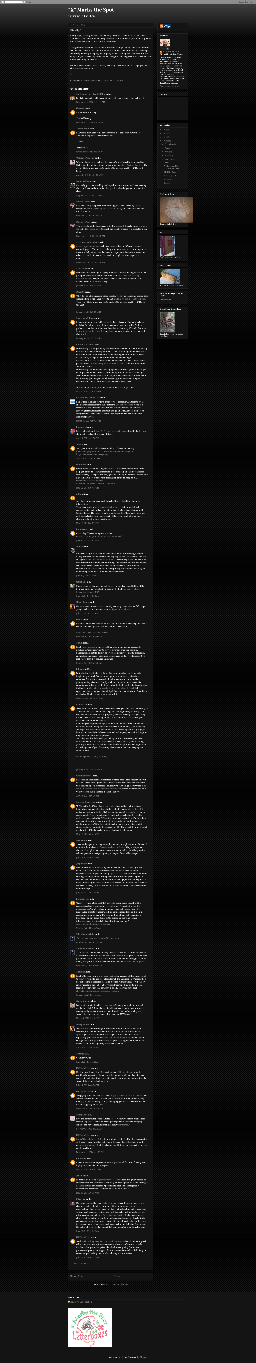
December (169, 144)
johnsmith (81, 1158)
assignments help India (87, 242)
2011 (165, 137)
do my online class (114, 188)
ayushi (79, 1054)
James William (83, 181)
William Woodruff (85, 158)
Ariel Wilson (82, 269)
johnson (80, 669)
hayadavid (81, 427)
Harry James (82, 602)
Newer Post (76, 1276)
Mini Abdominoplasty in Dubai (131, 299)
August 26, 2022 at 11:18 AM (89, 195)
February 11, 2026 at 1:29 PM (90, 1152)
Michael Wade (83, 202)
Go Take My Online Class (88, 398)
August (168, 148)
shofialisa (81, 465)
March (167, 156)
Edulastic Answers (124, 405)
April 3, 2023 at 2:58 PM (87, 438)
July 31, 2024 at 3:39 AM (87, 893)
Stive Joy (80, 1199)
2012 (165, 133)
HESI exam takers (125, 1072)
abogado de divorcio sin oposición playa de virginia (113, 688)
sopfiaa (80, 620)
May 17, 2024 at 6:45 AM (87, 834)
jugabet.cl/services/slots (108, 1180)
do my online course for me (110, 364)
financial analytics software (112, 847)
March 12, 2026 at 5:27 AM (88, 1170)
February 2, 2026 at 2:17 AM (89, 1129)
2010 (165, 141)
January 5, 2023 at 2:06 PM (88, 312)
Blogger (143, 1357)
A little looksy (165, 300)
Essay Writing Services (132, 165)
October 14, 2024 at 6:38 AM (89, 966)
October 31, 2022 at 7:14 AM (89, 216)
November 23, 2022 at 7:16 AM (90, 262)
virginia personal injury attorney (91, 757)
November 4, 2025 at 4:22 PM (89, 1109)
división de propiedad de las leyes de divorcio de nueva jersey (105, 452)
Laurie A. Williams (85, 318)
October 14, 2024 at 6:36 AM (89, 942)
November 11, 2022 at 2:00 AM (90, 236)
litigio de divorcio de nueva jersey (92, 454)
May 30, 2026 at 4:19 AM (87, 1193)
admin (79, 643)
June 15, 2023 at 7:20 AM (87, 540)
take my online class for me (100, 560)
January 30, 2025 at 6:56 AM (89, 995)
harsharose (82, 529)
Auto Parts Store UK (133, 809)
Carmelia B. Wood (85, 345)
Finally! (167, 183)
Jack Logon (81, 840)
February (169, 159)
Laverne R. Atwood (85, 802)
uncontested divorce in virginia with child (95, 484)
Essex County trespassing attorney (92, 633)
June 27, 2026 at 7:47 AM (87, 1231)
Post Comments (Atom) (117, 1284)
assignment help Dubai (120, 609)
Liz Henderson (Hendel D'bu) (91, 94)
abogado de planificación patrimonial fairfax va (97, 991)
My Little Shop (170, 172)
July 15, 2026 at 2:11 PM (87, 1258)
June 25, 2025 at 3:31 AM (87, 1062)
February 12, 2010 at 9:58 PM (90, 123)
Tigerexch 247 (116, 874)
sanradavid (82, 705)
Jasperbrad (82, 864)
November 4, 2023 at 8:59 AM (90, 698)
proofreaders (89, 647)
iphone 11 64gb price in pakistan (109, 431)
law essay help (93, 229)
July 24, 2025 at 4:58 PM (87, 1085)
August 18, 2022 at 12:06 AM (89, 175)
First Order (168, 179)
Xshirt (166, 163)
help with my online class (88, 331)
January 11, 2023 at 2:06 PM (89, 338)
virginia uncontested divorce (89, 481)
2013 (165, 130)
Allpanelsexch (117, 1162)
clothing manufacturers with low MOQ (104, 1242)
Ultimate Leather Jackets (134, 962)
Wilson (79, 444)
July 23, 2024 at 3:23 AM (87, 858)
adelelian (81, 972)
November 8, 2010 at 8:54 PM (89, 152)
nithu (79, 494)
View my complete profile (170, 86)
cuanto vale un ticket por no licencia (93, 924)
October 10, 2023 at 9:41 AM (89, 637)
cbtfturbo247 (125, 1125)
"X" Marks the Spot (91, 10)
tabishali (80, 582)
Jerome (80, 1176)
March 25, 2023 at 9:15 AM (88, 421)
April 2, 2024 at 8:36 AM (87, 796)
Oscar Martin (82, 1001)
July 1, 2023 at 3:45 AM (87, 613)
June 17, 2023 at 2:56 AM (87, 576)
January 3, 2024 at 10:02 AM (89, 770)
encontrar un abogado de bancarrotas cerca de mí (99, 536)
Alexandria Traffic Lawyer (109, 507)
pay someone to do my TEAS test (128, 1096)
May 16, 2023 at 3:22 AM (87, 523)
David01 (80, 292)
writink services (84, 776)
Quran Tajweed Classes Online (90, 1139)
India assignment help (86, 246)
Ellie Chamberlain (85, 934)
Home (117, 1276)
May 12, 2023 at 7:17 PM (87, 488)
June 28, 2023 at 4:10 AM (87, 596)
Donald (80, 547)
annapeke (81, 1115)
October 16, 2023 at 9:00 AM (89, 663)
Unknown (81, 108)
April (167, 152)
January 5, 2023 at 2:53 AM (88, 286)
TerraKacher (82, 129)
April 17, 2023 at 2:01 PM (88, 459)
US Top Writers (84, 1068)
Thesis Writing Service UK (115, 1215)
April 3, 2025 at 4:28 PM (87, 1048)
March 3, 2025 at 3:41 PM (88, 1018)
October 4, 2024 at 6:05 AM (88, 928)
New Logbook (170, 176)
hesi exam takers (107, 1005)
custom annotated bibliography (115, 1038)
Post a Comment (81, 1264)
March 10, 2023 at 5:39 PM (88, 392)
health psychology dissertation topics (104, 209)
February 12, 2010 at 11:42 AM (90, 102)
